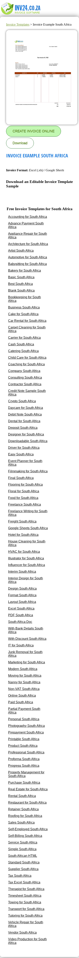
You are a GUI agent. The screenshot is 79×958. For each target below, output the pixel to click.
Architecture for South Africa (28, 244)
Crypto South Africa (22, 401)
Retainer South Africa (23, 809)
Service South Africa (22, 842)
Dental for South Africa (24, 421)
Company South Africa (24, 371)
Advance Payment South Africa (26, 225)
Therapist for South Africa (26, 889)
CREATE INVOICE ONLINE (33, 131)
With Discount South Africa (27, 638)
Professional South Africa (26, 752)
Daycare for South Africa (25, 407)
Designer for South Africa (26, 434)
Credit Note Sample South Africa (27, 392)
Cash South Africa (21, 344)
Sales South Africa (21, 822)
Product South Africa (22, 745)
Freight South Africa (22, 521)
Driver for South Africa (24, 447)
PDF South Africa (20, 615)
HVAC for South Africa (24, 551)
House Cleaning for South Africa (26, 543)
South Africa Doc (20, 621)
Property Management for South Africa (26, 774)
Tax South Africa (19, 875)
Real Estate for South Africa (28, 789)
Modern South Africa (22, 669)
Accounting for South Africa (27, 216)
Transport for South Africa (26, 909)
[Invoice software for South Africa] (20, 15)
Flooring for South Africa (25, 484)
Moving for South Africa (24, 675)
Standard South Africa (24, 862)
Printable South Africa (23, 739)
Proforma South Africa (24, 759)
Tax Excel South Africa (24, 882)
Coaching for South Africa (26, 364)
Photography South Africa (26, 725)
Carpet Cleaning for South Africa (27, 329)
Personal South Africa (23, 719)
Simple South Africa (22, 849)
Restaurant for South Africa (27, 802)
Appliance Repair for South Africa (27, 235)
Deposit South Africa (22, 427)
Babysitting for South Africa (27, 264)
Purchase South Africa (24, 782)
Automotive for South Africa (27, 257)
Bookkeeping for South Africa (24, 298)
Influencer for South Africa (26, 565)
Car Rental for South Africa (27, 320)
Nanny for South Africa (24, 682)
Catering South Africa (23, 351)
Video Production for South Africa (27, 940)
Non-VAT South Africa (24, 689)
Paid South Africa (20, 702)
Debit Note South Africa (25, 414)
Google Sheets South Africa (28, 528)
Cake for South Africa (23, 314)
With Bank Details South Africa (25, 630)
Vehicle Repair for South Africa (25, 924)
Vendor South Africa (22, 932)
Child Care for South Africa (27, 357)
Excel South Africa (21, 608)
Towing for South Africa (24, 902)
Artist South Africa (21, 250)
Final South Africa (21, 478)
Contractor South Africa (24, 384)
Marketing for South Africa (26, 662)
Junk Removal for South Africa (25, 653)
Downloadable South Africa (27, 441)
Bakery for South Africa (24, 270)
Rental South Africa (22, 796)
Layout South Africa (22, 602)
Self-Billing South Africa (25, 835)
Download (20, 143)
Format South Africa (22, 595)
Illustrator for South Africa (26, 558)
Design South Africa (22, 588)
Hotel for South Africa (23, 534)
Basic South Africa (21, 277)
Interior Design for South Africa (25, 580)
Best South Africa (20, 284)
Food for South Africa (23, 498)
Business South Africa (24, 307)
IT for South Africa (21, 645)
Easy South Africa (21, 454)
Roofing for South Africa (25, 816)
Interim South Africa (22, 571)
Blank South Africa (21, 290)
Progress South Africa (23, 765)
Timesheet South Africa (24, 895)
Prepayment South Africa (26, 732)
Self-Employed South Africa (28, 829)
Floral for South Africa (23, 491)
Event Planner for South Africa (25, 462)
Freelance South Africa (24, 504)
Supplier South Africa (23, 869)
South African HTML (22, 855)
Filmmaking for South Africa (28, 471)
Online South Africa (22, 695)
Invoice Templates (17, 24)
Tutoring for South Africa (25, 915)
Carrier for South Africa (24, 337)
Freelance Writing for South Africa (27, 512)
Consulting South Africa (25, 377)
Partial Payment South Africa (24, 710)
